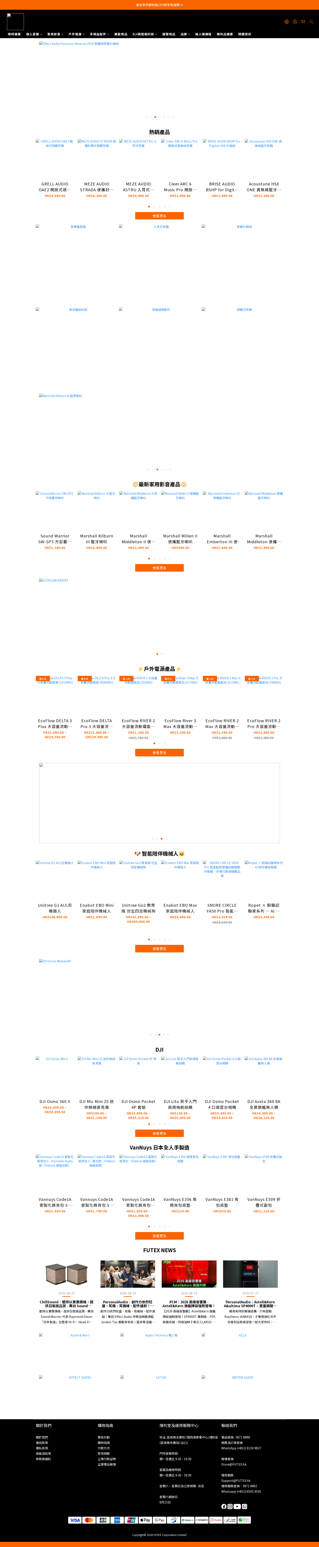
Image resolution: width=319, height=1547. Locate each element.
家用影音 (53, 34)
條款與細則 (43, 1459)
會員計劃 (104, 1437)
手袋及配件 (98, 34)
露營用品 (168, 34)
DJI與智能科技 (143, 34)
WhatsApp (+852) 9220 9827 (241, 1448)
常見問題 (104, 1453)
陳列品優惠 (225, 34)
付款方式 (104, 1448)
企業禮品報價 (107, 1464)
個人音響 (32, 34)
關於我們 (42, 1437)
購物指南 (104, 1442)
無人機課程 (203, 34)
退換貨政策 (43, 1453)
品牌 (184, 34)
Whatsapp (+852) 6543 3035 (241, 1491)
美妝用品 (120, 34)
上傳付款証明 (107, 1459)
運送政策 (42, 1442)
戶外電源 (75, 34)
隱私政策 (42, 1448)
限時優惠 (14, 34)
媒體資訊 (244, 34)
